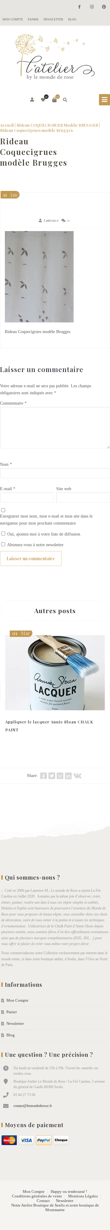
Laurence (51, 220)
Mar (21, 633)
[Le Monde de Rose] (55, 58)
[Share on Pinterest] (60, 776)
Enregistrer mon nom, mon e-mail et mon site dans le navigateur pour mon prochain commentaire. (46, 519)
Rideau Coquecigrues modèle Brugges (33, 152)
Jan (10, 195)
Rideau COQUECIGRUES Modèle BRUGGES (57, 125)
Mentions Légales (83, 1196)
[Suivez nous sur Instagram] (92, 7)
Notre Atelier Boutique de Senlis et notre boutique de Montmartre (55, 1207)
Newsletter (53, 19)
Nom (6, 464)
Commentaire (13, 403)
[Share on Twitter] (52, 776)
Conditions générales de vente (37, 1196)
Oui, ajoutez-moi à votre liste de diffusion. (43, 534)
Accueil (7, 125)
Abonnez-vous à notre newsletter (35, 545)
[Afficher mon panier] (54, 100)
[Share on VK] (77, 776)
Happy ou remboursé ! (69, 1192)
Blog (72, 19)
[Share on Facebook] (43, 776)
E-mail (7, 489)
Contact (43, 1201)
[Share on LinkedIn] (68, 776)
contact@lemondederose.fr (32, 1106)
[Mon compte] (32, 100)
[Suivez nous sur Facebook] (79, 7)
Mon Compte (12, 19)
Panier (33, 19)
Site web (63, 489)
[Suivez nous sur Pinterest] (104, 7)
